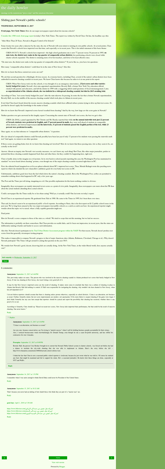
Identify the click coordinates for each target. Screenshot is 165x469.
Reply (9, 312)
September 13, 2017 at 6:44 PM (27, 274)
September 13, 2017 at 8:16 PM (33, 322)
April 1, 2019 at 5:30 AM (23, 403)
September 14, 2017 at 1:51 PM (27, 374)
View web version (58, 462)
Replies (12, 317)
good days (10, 402)
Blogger (62, 466)
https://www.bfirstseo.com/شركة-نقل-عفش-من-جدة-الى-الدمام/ (29, 411)
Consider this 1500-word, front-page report (17, 35)
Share (5, 261)
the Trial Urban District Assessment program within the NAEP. (55, 230)
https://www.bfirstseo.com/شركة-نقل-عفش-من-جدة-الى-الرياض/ (30, 408)
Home (58, 458)
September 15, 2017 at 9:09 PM (32, 342)
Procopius (16, 342)
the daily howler (14, 7)
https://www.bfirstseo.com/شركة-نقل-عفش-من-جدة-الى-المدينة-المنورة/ (32, 413)
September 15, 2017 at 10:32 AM (28, 388)
